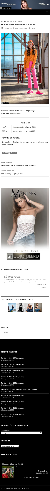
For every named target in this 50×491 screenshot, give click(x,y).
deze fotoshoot (15, 113)
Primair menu (47, 12)
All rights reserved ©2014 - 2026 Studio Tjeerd (15, 488)
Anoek (3, 21)
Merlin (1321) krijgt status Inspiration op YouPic (18, 164)
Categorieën (5, 430)
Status (18, 127)
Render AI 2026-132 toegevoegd (12, 408)
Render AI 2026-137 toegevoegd (12, 370)
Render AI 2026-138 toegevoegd (12, 364)
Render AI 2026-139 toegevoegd (12, 358)
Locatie (20, 21)
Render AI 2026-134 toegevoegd (12, 395)
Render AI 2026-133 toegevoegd (12, 402)
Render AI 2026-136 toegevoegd (12, 377)
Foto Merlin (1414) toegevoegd (12, 172)
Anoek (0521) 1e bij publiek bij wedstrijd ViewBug (19, 389)
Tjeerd (32, 28)
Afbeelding (7, 28)
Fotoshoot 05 (12, 21)
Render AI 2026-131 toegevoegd (12, 414)
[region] (25, 4)
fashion (13, 153)
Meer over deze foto (31, 477)
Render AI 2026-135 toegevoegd (12, 383)
